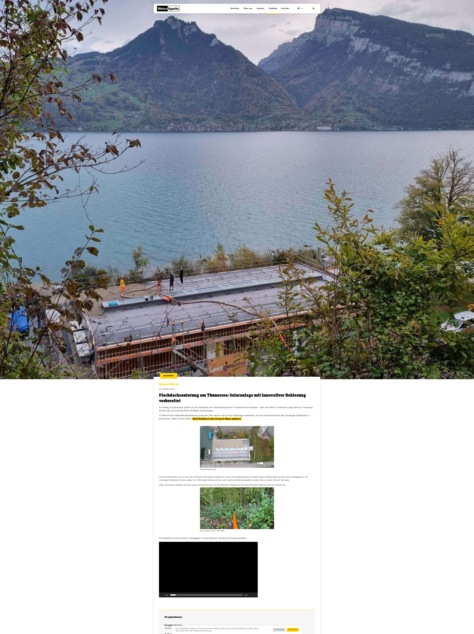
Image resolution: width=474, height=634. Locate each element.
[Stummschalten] (250, 595)
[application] (208, 569)
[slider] (206, 595)
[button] (313, 9)
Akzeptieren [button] (292, 630)
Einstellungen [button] (279, 630)
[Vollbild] (254, 595)
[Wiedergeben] (162, 595)
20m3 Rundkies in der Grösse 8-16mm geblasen (217, 419)
